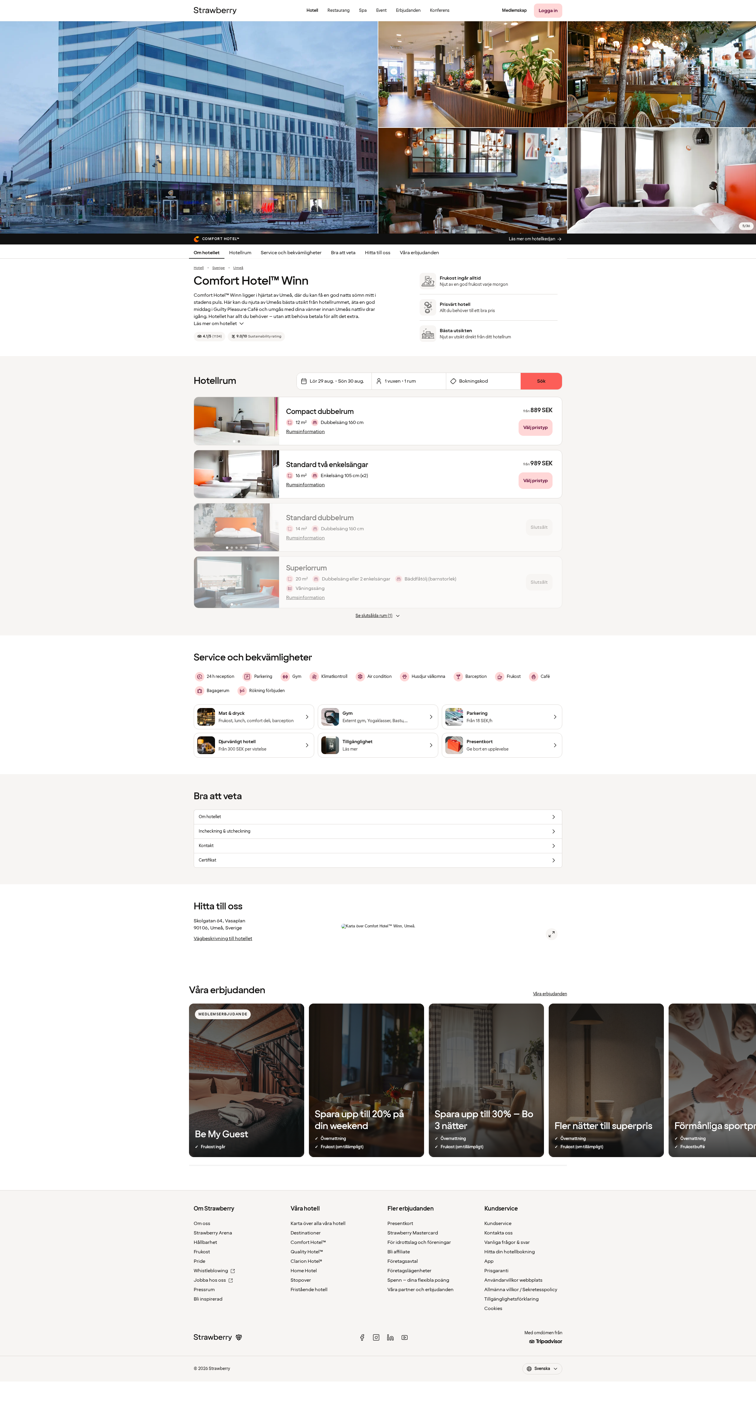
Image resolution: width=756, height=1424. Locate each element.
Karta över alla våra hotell (318, 1223)
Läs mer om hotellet (215, 323)
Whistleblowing (211, 1271)
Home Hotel (304, 1271)
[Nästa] (271, 421)
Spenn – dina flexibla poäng (418, 1280)
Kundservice (497, 1223)
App (488, 1261)
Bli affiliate (398, 1252)
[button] (236, 421)
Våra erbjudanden (419, 252)
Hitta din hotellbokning (509, 1252)
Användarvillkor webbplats (513, 1280)
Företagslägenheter (409, 1271)
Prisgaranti (496, 1271)
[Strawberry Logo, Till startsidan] (215, 10)
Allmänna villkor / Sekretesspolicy (520, 1289)
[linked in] (390, 1337)
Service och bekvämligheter (291, 252)
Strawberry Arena (213, 1233)
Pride (199, 1261)
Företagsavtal (402, 1261)
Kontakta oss (498, 1233)
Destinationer (306, 1233)
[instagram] (376, 1337)
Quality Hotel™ (307, 1252)
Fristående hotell (309, 1289)
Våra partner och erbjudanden (420, 1289)
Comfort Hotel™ (308, 1242)
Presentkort (400, 1223)
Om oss (202, 1223)
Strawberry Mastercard (412, 1233)
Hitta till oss (377, 252)
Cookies (493, 1308)
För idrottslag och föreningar (419, 1242)
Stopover (301, 1280)
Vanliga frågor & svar (507, 1242)
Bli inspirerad (208, 1299)
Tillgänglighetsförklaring (511, 1299)
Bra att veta (343, 252)
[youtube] (404, 1337)
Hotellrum (240, 252)
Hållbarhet (205, 1242)
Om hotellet (207, 252)
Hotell (199, 268)
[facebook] (362, 1337)
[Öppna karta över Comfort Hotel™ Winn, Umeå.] (552, 934)
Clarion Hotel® (306, 1261)
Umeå (238, 268)
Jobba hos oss (210, 1280)
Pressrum (204, 1289)
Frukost (202, 1252)
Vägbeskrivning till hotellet (223, 938)
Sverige (218, 268)
